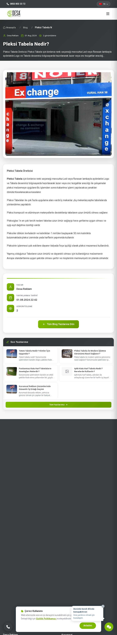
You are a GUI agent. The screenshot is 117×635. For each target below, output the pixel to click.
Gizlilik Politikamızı (46, 618)
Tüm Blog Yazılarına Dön (60, 324)
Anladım (87, 625)
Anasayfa (11, 27)
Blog (25, 27)
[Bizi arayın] (8, 626)
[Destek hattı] (109, 626)
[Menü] (107, 14)
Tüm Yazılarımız (57, 404)
